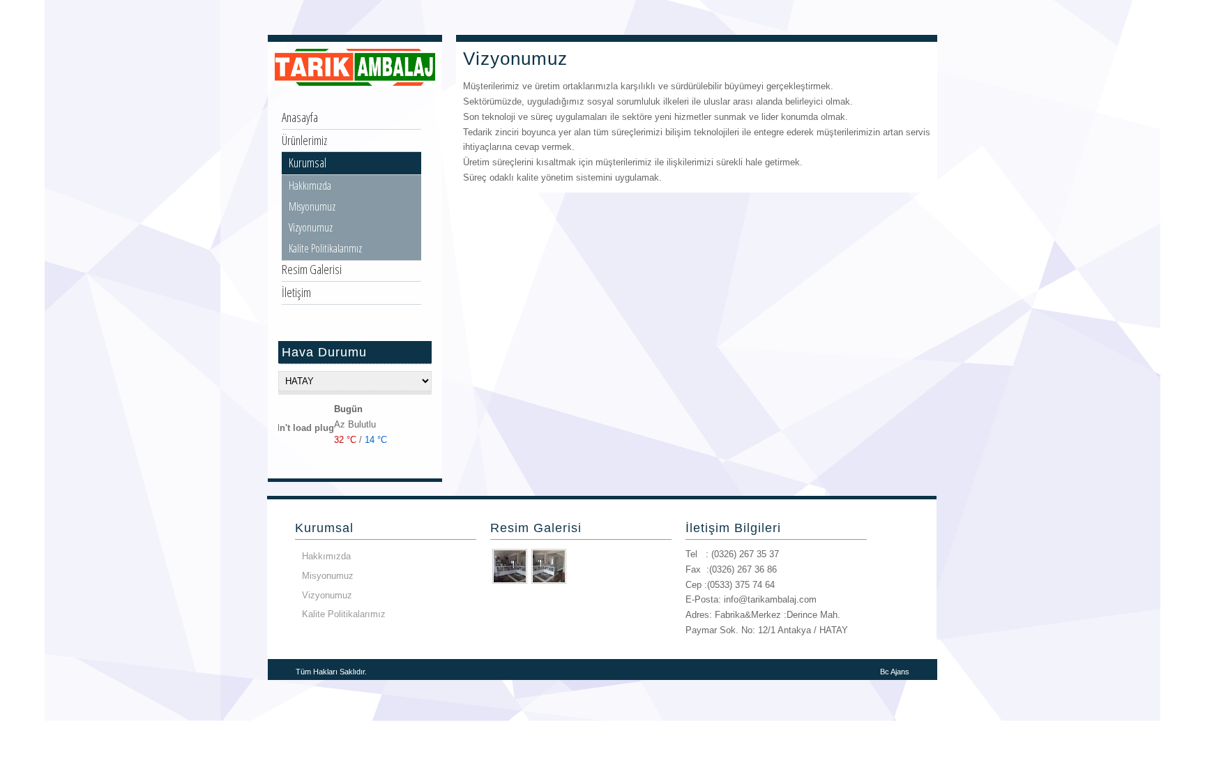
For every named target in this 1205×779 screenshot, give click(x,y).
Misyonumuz (312, 206)
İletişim (296, 292)
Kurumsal (307, 162)
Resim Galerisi (312, 269)
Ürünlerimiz (304, 140)
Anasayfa (300, 117)
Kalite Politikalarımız (325, 248)
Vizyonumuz (311, 227)
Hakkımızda (310, 185)
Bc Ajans (894, 671)
